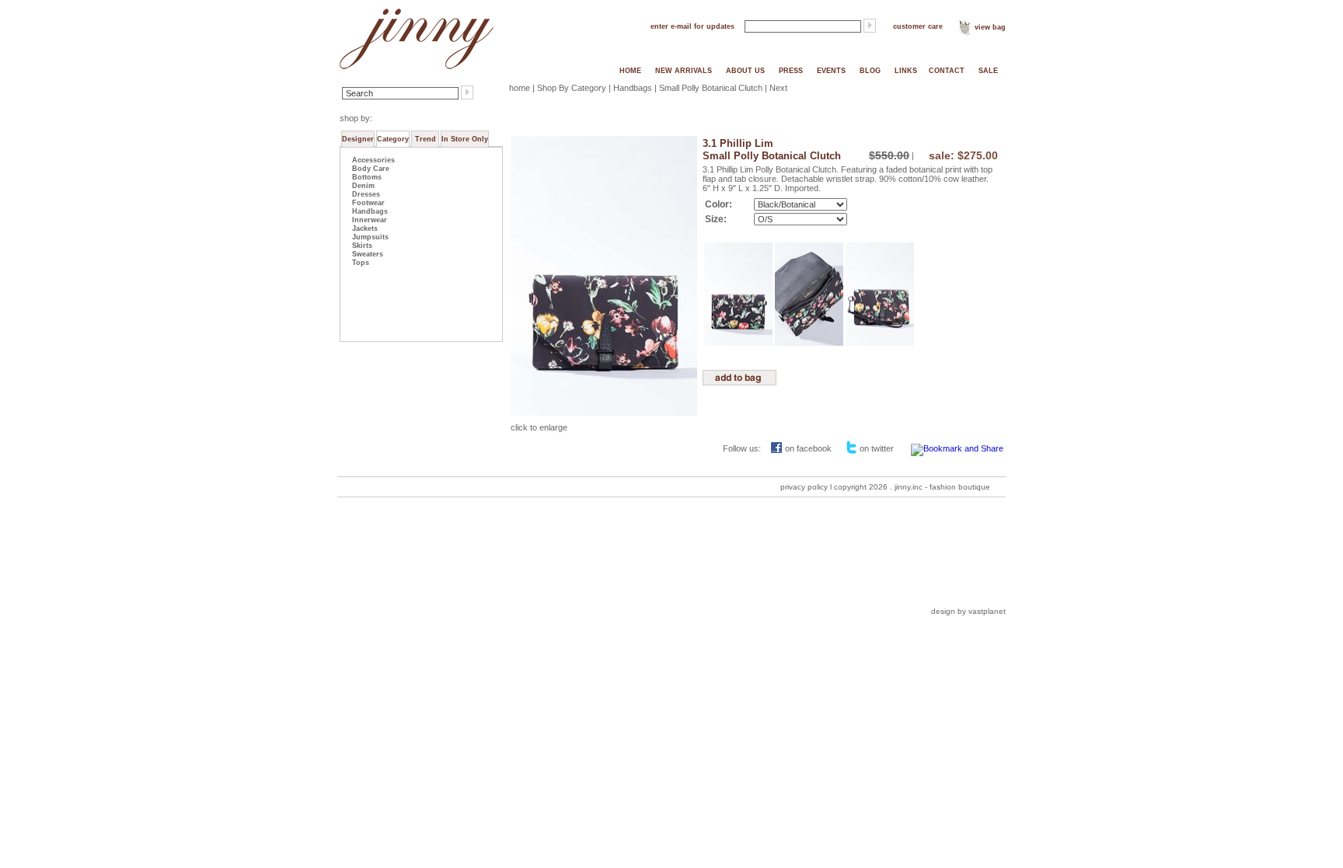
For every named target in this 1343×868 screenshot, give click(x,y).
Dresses (366, 194)
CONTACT (947, 71)
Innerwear (369, 220)
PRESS (791, 71)
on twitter (877, 448)
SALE (988, 71)
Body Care (370, 169)
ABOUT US (745, 71)
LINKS (906, 71)
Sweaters (367, 254)
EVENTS (831, 71)
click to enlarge (539, 427)
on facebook (808, 448)
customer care (918, 26)
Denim (363, 186)
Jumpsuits (370, 237)
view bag (990, 27)
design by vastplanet (968, 611)
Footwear (368, 203)
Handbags (370, 211)
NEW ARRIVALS (683, 71)
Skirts (362, 245)
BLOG (870, 71)
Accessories (373, 160)
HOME (630, 71)
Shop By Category (571, 87)
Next (778, 87)
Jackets (365, 228)
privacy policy (804, 487)
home (519, 87)
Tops (360, 263)
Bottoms (367, 177)
